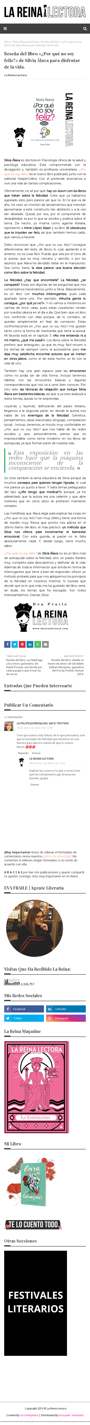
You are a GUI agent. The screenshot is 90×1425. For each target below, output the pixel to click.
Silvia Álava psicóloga (26, 42)
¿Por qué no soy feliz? (20, 553)
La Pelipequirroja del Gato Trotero (43, 723)
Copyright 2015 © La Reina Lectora (45, 1408)
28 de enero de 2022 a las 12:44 (34, 727)
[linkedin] (66, 1009)
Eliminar (36, 753)
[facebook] (24, 1009)
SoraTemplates (29, 1415)
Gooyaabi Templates (71, 1415)
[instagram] (66, 1018)
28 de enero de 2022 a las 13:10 (47, 763)
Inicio (7, 42)
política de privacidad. (57, 856)
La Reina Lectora (15, 75)
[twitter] (24, 1018)
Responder (23, 753)
